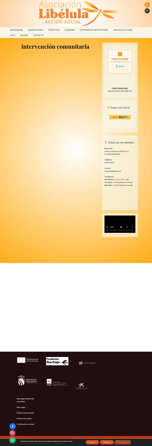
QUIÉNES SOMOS (35, 30)
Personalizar (122, 442)
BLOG (12, 35)
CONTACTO (38, 35)
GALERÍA (24, 35)
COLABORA (69, 30)
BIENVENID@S (16, 30)
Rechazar (106, 442)
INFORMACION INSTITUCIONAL (94, 30)
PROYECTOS (53, 30)
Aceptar (92, 442)
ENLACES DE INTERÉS (123, 30)
